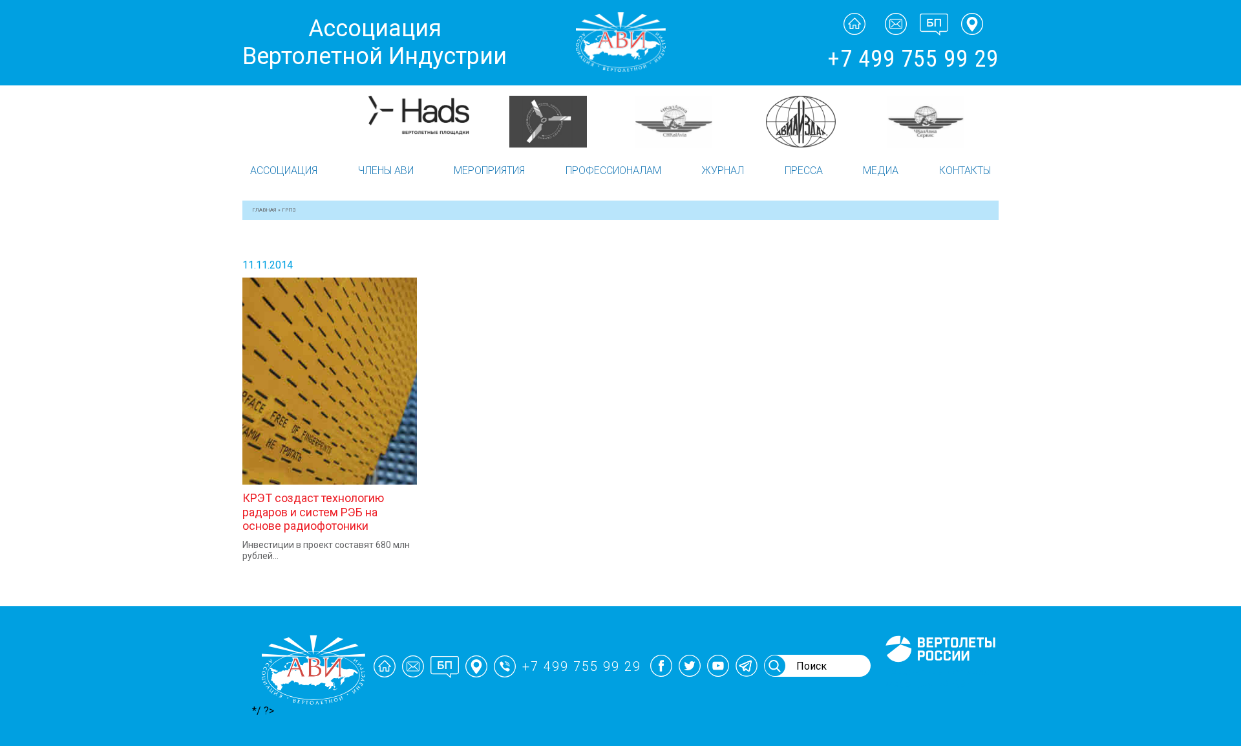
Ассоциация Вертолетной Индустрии (374, 42)
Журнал (722, 170)
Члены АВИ (386, 170)
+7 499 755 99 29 (913, 58)
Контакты (965, 170)
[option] (305, 122)
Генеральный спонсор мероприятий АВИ (939, 678)
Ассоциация (283, 170)
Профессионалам (613, 170)
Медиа (880, 170)
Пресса (804, 170)
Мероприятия (489, 170)
